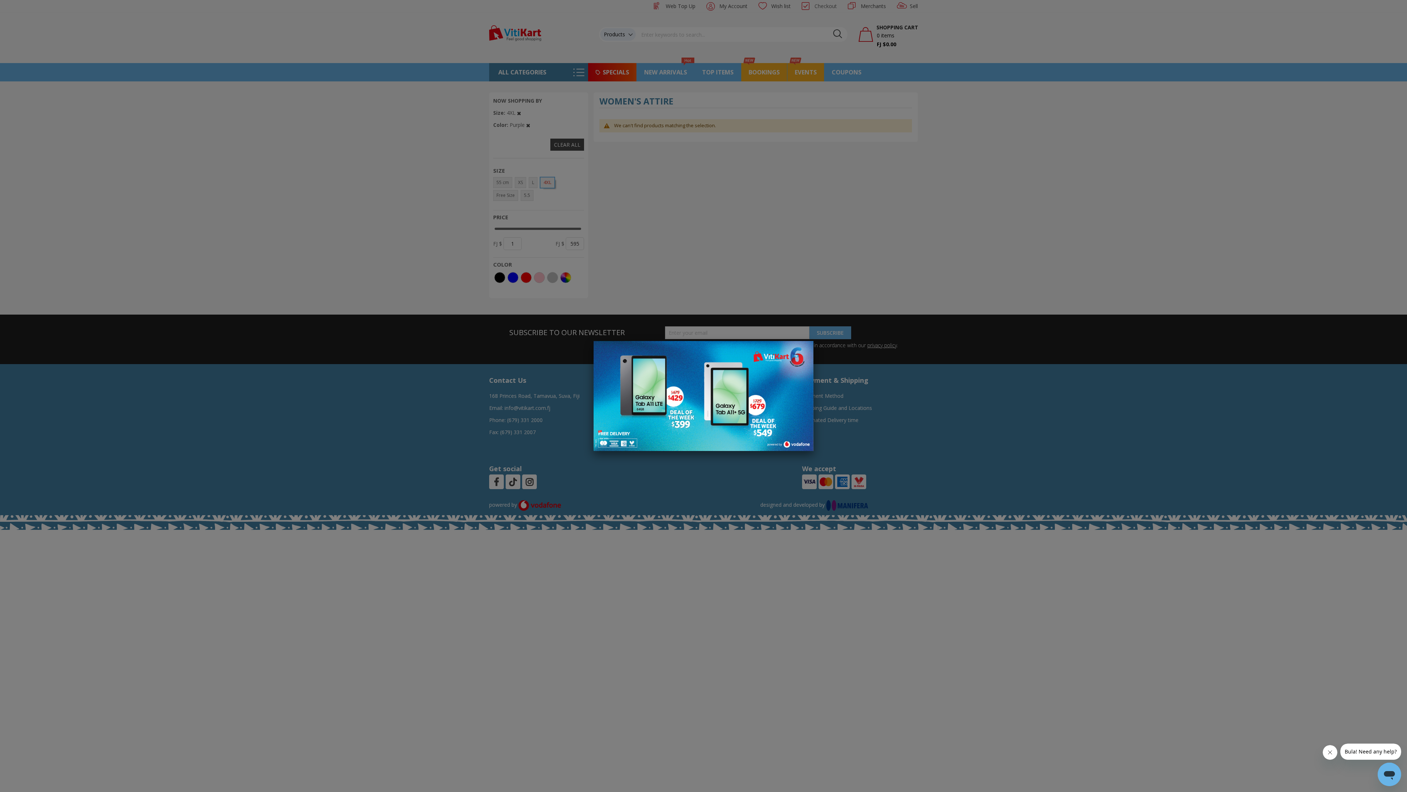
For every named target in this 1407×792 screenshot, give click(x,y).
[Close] (803, 350)
